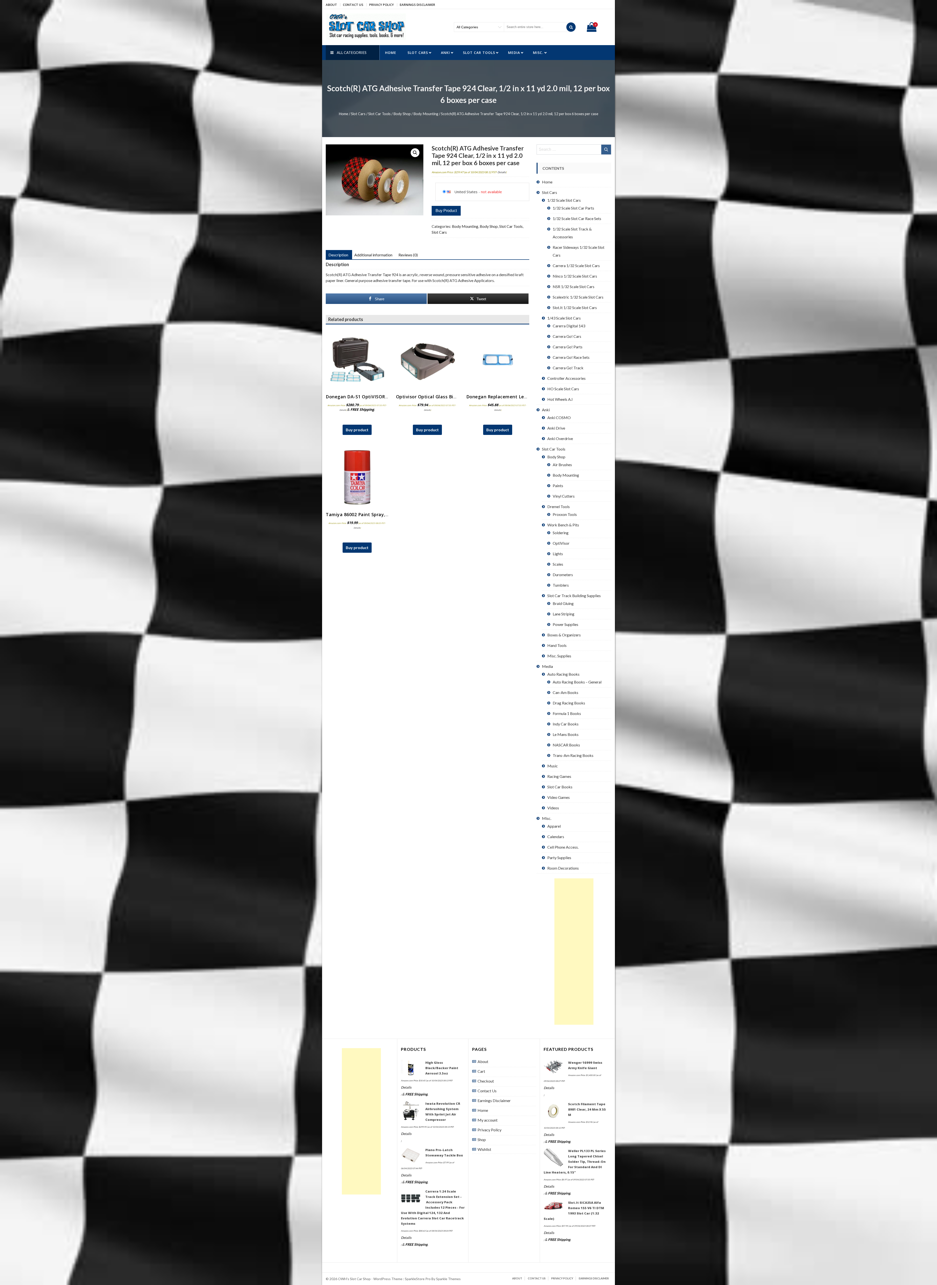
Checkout (486, 1081)
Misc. (538, 52)
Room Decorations (563, 868)
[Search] (571, 27)
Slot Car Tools (479, 52)
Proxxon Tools (565, 514)
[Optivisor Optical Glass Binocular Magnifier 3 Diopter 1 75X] (427, 359)
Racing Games (559, 776)
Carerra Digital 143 (569, 325)
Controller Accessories (566, 378)
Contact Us (353, 4)
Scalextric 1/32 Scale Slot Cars (578, 297)
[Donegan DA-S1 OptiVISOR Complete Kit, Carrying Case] (357, 359)
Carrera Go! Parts (567, 346)
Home (390, 52)
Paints (558, 485)
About (331, 4)
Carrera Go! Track (568, 367)
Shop (482, 1139)
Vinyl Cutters (564, 496)
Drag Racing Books (569, 703)
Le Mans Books (566, 734)
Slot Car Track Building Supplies (574, 595)
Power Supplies (565, 624)
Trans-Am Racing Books (573, 755)
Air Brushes (562, 464)
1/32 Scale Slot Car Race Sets (577, 218)
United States (466, 191)
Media (514, 52)
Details (502, 172)
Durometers (563, 574)
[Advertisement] (573, 951)
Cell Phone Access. (563, 847)
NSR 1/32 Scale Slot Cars (573, 286)
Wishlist (484, 1149)
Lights (558, 553)
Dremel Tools (558, 506)
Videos (553, 807)
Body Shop (402, 113)
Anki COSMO (559, 417)
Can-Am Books (565, 692)
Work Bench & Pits (563, 524)
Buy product (446, 211)
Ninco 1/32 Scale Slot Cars (575, 276)
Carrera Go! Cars (567, 336)
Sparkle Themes (448, 1279)
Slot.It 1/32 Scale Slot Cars (575, 307)
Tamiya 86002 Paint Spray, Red (360, 514)
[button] (415, 152)
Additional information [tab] (373, 254)
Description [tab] (338, 254)
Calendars (555, 836)
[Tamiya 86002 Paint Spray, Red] (357, 477)
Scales (558, 564)
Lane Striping (563, 614)
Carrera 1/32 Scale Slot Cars (576, 265)
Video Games (558, 797)
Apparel (554, 826)
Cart (481, 1071)
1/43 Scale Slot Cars (564, 318)
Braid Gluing (563, 603)
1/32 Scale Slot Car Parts (573, 208)
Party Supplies (559, 857)
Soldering (561, 532)
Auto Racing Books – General (577, 682)
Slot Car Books (559, 786)
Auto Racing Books (563, 674)
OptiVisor (561, 543)
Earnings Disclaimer (417, 4)
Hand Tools (557, 645)
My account (488, 1120)
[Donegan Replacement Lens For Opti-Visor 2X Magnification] (497, 359)
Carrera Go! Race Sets (571, 357)
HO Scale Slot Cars (563, 388)
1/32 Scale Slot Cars (564, 200)
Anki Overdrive (560, 438)
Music (552, 765)
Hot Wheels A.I (560, 399)
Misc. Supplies (559, 655)
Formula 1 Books (567, 713)
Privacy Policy (381, 4)
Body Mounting (425, 113)
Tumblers (561, 585)
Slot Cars (417, 52)
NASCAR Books (566, 745)
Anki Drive (556, 428)
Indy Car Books (566, 724)
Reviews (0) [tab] (408, 254)
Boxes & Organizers (564, 634)
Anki (445, 52)
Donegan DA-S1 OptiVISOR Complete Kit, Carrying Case (388, 397)
